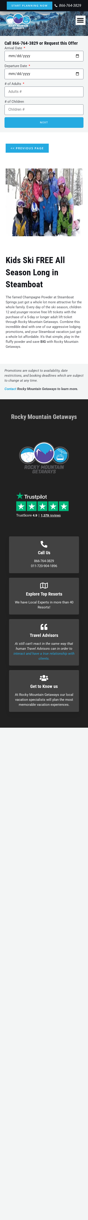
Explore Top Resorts (44, 594)
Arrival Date (14, 48)
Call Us (44, 552)
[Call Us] (44, 544)
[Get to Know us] (44, 678)
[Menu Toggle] (81, 20)
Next (44, 122)
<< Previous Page (27, 148)
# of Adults (13, 84)
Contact (10, 389)
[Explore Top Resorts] (44, 585)
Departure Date (16, 66)
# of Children (14, 102)
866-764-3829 (25, 43)
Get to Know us (44, 686)
